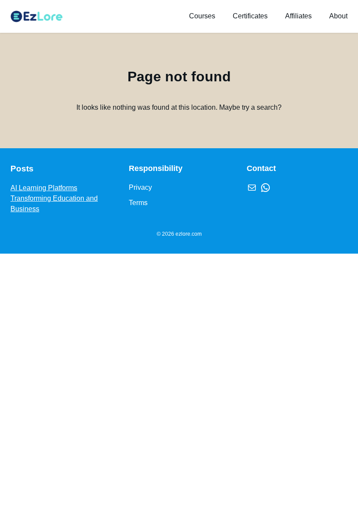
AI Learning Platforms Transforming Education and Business (54, 198)
